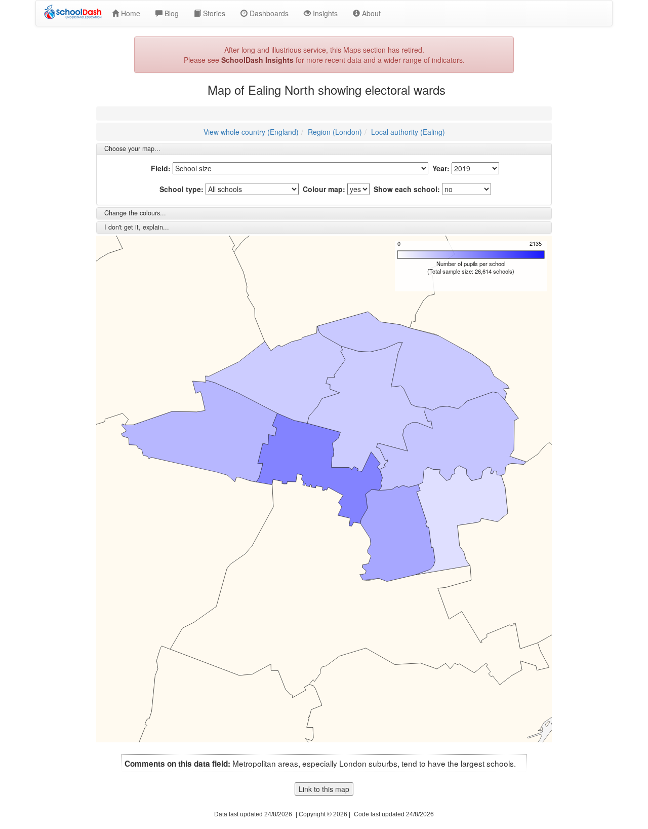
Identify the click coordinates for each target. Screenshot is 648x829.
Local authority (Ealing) (408, 132)
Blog (171, 13)
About (370, 13)
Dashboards (268, 13)
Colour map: (324, 189)
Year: (441, 168)
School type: (181, 189)
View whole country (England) (251, 132)
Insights (324, 13)
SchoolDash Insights (257, 60)
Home (129, 13)
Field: (161, 168)
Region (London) (335, 132)
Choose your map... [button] (132, 148)
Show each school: (407, 189)
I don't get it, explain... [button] (136, 227)
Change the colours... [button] (135, 212)
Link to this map (324, 789)
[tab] (324, 149)
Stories (213, 13)
